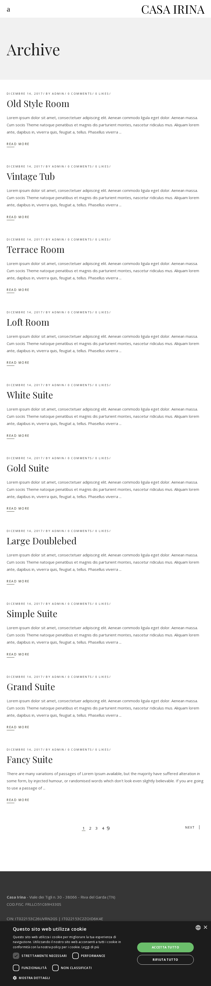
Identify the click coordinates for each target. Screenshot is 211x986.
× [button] (205, 927)
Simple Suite (32, 613)
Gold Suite (28, 468)
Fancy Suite (30, 759)
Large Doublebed (42, 541)
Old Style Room (38, 103)
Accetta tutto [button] (165, 947)
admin (58, 93)
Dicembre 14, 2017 (25, 93)
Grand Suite (31, 686)
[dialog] (105, 953)
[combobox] (198, 927)
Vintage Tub (31, 176)
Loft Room (28, 322)
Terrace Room (36, 249)
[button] (72, 978)
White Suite (30, 395)
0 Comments (80, 93)
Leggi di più (90, 947)
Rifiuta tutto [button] (165, 959)
